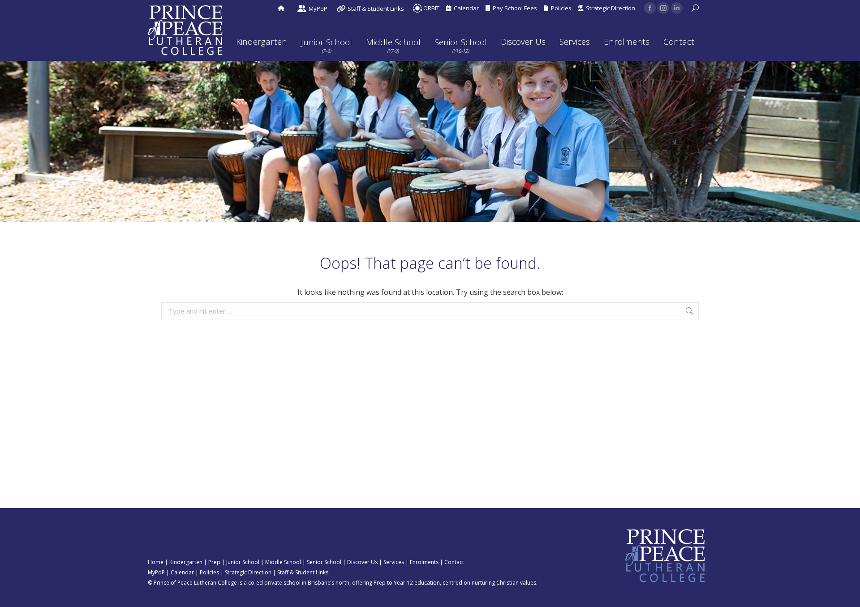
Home (155, 562)
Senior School (324, 562)
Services (393, 562)
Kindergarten (185, 562)
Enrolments (424, 562)
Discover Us (362, 562)
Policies (560, 8)
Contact (454, 562)
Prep (214, 562)
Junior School (242, 562)
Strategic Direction (609, 8)
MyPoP (156, 572)
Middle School (283, 562)
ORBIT (430, 8)
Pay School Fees (513, 8)
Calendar (465, 8)
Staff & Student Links (302, 572)
